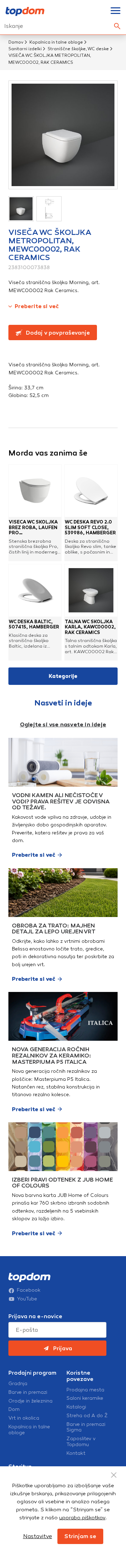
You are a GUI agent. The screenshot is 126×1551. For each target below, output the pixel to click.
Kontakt (75, 1453)
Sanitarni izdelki (25, 48)
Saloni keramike (84, 1398)
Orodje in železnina (30, 1401)
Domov (15, 42)
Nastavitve (37, 1536)
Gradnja (17, 1383)
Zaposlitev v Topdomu (81, 1441)
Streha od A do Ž (87, 1416)
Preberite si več (37, 306)
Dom (14, 1409)
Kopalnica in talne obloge (56, 42)
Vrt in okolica (23, 1418)
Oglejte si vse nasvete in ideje (63, 724)
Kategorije (63, 676)
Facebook (29, 1290)
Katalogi (76, 1407)
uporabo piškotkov (82, 1517)
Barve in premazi (27, 1392)
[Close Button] (113, 1475)
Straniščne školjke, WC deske (78, 48)
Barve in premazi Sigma (85, 1427)
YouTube (27, 1299)
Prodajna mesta (85, 1390)
